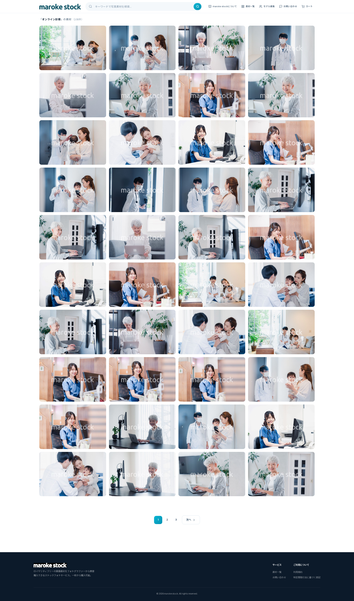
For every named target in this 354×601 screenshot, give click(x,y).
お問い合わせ (290, 6)
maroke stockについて (225, 6)
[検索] (197, 6)
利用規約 (297, 572)
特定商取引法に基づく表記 (306, 577)
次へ (188, 519)
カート (309, 6)
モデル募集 (269, 6)
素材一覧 (250, 6)
